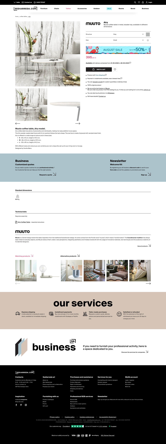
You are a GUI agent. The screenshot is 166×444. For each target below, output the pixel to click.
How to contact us (20, 384)
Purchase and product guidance (79, 380)
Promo (45, 404)
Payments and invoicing (77, 387)
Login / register (129, 380)
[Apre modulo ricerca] (135, 2)
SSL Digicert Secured (107, 435)
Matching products (22, 256)
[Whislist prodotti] (139, 2)
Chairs (56, 8)
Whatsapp (111, 93)
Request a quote (45, 175)
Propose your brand (48, 387)
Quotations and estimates (77, 408)
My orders (128, 382)
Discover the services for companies (133, 352)
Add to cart (100, 69)
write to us (147, 90)
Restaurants (73, 402)
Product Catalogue (48, 399)
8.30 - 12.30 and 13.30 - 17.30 (24, 382)
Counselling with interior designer (108, 380)
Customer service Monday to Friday (25, 380)
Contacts (19, 377)
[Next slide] (77, 123)
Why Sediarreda (47, 382)
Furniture (43, 8)
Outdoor (97, 8)
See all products (142, 246)
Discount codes (129, 384)
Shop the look (19, 402)
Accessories (82, 8)
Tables (68, 8)
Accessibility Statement (107, 417)
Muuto (108, 88)
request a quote (98, 82)
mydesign (21, 399)
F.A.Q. (72, 391)
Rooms (121, 8)
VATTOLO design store (22, 387)
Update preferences (87, 417)
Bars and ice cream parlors (78, 404)
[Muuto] (93, 23)
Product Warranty (75, 382)
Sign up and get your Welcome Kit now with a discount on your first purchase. (120, 399)
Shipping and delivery (76, 389)
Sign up (144, 175)
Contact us (102, 96)
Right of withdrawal (75, 384)
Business (145, 8)
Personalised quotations (105, 384)
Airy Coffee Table (24, 222)
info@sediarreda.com (93, 420)
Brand (133, 8)
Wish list (127, 387)
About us (45, 380)
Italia (18, 2)
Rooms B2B (73, 399)
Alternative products (68, 256)
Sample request (102, 382)
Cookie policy (69, 417)
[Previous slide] (17, 284)
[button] (31, 104)
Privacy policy (55, 417)
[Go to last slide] (17, 123)
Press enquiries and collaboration (53, 384)
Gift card (45, 406)
